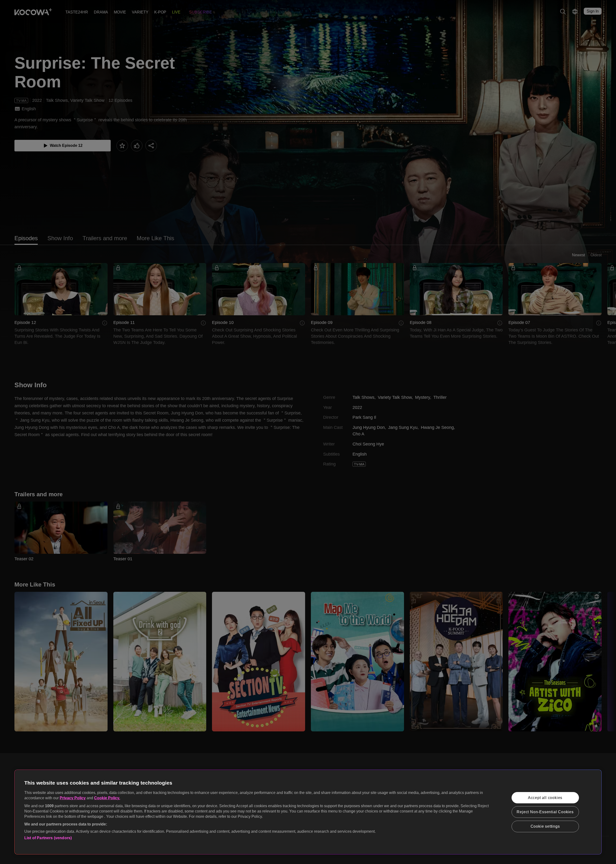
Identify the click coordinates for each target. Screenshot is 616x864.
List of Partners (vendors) (48, 838)
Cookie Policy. (107, 798)
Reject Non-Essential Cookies (545, 812)
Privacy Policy (73, 798)
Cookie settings (545, 826)
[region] (308, 812)
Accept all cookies (545, 798)
